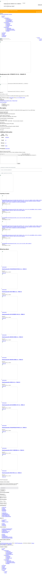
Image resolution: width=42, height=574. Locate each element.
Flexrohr (3, 534)
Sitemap (32, 543)
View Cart (1, 546)
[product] (22, 197)
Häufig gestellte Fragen (6, 515)
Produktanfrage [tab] (4, 105)
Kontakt (3, 34)
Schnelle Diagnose (5, 513)
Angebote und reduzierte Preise (7, 528)
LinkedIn (7, 100)
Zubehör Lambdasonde (6, 531)
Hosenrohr (3, 535)
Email (16, 100)
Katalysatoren (8, 18)
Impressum (4, 524)
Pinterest (13, 100)
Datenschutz (4, 525)
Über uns (3, 33)
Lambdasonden (8, 28)
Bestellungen (4, 510)
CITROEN (20, 97)
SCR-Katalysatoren (9, 19)
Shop (3, 549)
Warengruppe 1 (6, 550)
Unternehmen (4, 519)
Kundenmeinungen (5, 521)
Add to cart (40, 4)
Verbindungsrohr (4, 536)
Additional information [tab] (5, 104)
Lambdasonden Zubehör (10, 29)
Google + (10, 100)
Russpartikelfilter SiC (9, 21)
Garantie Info (4, 35)
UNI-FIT (3, 16)
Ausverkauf (4, 32)
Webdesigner (9, 544)
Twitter (4, 100)
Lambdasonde (4, 530)
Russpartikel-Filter (5, 532)
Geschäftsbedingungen (5, 514)
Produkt (19, 155)
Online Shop (4, 507)
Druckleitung (8, 23)
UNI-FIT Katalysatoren (18, 543)
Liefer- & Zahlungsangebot (6, 516)
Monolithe (7, 563)
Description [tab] (4, 103)
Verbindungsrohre (9, 25)
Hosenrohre (8, 24)
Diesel (24, 97)
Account (3, 508)
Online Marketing (3, 544)
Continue (5, 546)
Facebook (1, 100)
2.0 (16, 97)
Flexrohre (7, 26)
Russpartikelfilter (9, 20)
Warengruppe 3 (6, 27)
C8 (17, 97)
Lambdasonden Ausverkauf (10, 562)
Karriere (3, 520)
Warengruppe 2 (6, 22)
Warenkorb (4, 509)
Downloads (4, 36)
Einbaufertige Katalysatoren (6, 529)
